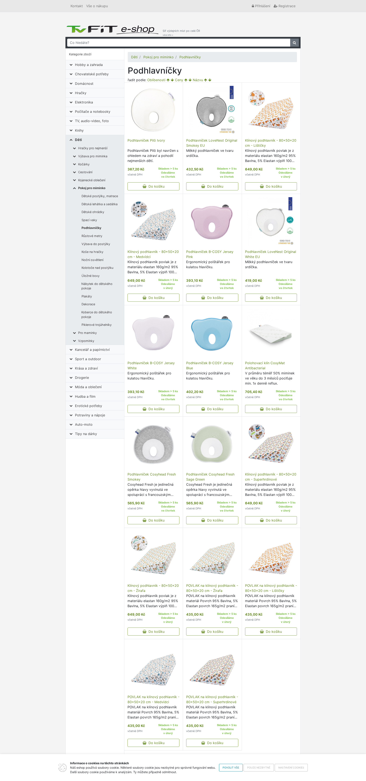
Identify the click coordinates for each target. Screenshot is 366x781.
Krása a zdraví (86, 368)
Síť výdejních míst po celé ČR (181, 32)
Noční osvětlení (92, 260)
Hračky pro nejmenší (92, 148)
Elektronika (84, 102)
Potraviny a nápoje (90, 415)
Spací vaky (89, 220)
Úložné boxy (91, 276)
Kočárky (84, 164)
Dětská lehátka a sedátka (100, 204)
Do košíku (155, 186)
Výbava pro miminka (92, 156)
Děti (78, 140)
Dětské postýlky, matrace (100, 196)
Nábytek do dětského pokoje (96, 286)
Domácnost (84, 83)
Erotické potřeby (88, 406)
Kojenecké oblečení (91, 180)
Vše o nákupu (97, 6)
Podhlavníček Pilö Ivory (146, 140)
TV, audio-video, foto (92, 121)
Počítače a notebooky (92, 111)
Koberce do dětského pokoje (96, 314)
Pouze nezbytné (258, 767)
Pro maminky (87, 333)
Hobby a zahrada (89, 65)
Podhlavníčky (91, 228)
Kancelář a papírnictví (92, 349)
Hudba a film (85, 396)
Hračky (80, 93)
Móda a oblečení (88, 387)
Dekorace (88, 304)
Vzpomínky (86, 341)
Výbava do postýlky (96, 244)
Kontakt (77, 6)
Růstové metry (92, 236)
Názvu (198, 80)
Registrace (286, 6)
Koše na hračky (92, 252)
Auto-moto (84, 424)
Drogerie (82, 377)
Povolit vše (231, 767)
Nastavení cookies (291, 767)
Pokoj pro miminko (91, 188)
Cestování (85, 172)
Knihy (79, 130)
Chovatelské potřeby (92, 74)
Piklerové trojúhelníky (97, 324)
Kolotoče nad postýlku (97, 267)
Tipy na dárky (86, 434)
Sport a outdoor (88, 359)
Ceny (179, 80)
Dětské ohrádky (93, 212)
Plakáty (87, 296)
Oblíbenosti (156, 80)
